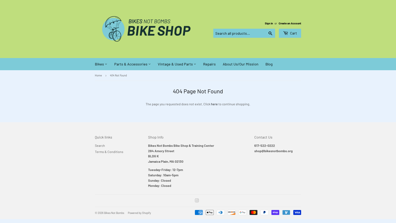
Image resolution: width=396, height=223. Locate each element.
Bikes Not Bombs (114, 213)
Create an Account (290, 23)
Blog (269, 64)
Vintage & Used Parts (176, 64)
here (214, 104)
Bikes (100, 64)
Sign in (269, 23)
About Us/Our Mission (240, 64)
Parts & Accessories (131, 64)
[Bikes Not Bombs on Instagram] (197, 201)
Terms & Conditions (109, 152)
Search (100, 145)
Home (98, 75)
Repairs (209, 64)
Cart (293, 33)
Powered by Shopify (139, 213)
